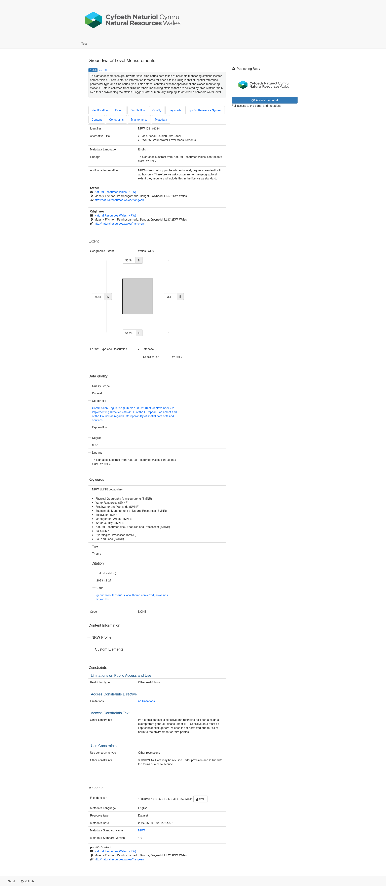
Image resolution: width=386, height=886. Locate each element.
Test (84, 43)
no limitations (146, 701)
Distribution (138, 110)
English (92, 70)
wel (100, 70)
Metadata (161, 119)
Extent (119, 110)
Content (97, 119)
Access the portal (266, 100)
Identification (100, 110)
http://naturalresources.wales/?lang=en (119, 200)
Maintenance (139, 119)
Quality (156, 110)
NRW (141, 830)
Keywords (175, 110)
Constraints (116, 119)
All (106, 70)
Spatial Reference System (205, 110)
